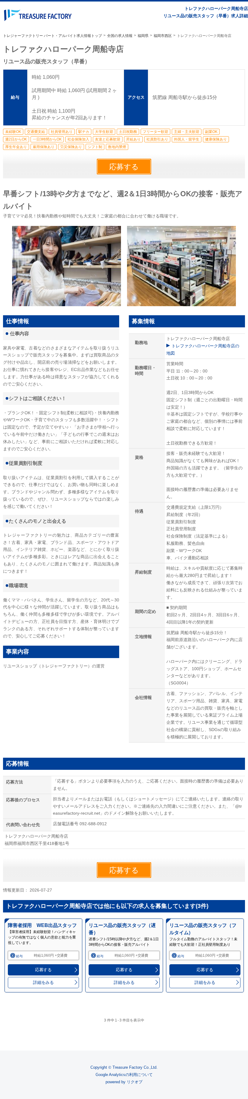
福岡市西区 (163, 36)
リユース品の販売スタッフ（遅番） (122, 929)
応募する (124, 167)
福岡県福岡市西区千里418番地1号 (39, 843)
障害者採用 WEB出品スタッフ (42, 925)
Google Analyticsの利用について (124, 1074)
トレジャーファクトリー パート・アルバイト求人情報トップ (52, 36)
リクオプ (134, 1082)
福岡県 (143, 36)
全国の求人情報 (119, 36)
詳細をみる (43, 982)
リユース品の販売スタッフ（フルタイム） (203, 929)
